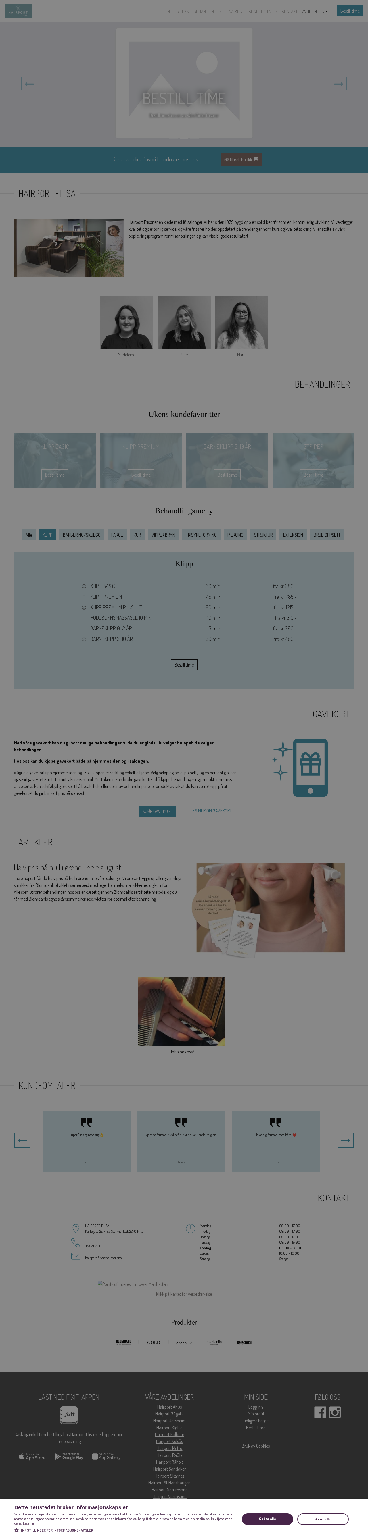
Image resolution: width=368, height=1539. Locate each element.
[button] (123, 1530)
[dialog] (184, 1519)
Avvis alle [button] (323, 1519)
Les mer (28, 1523)
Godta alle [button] (267, 1519)
